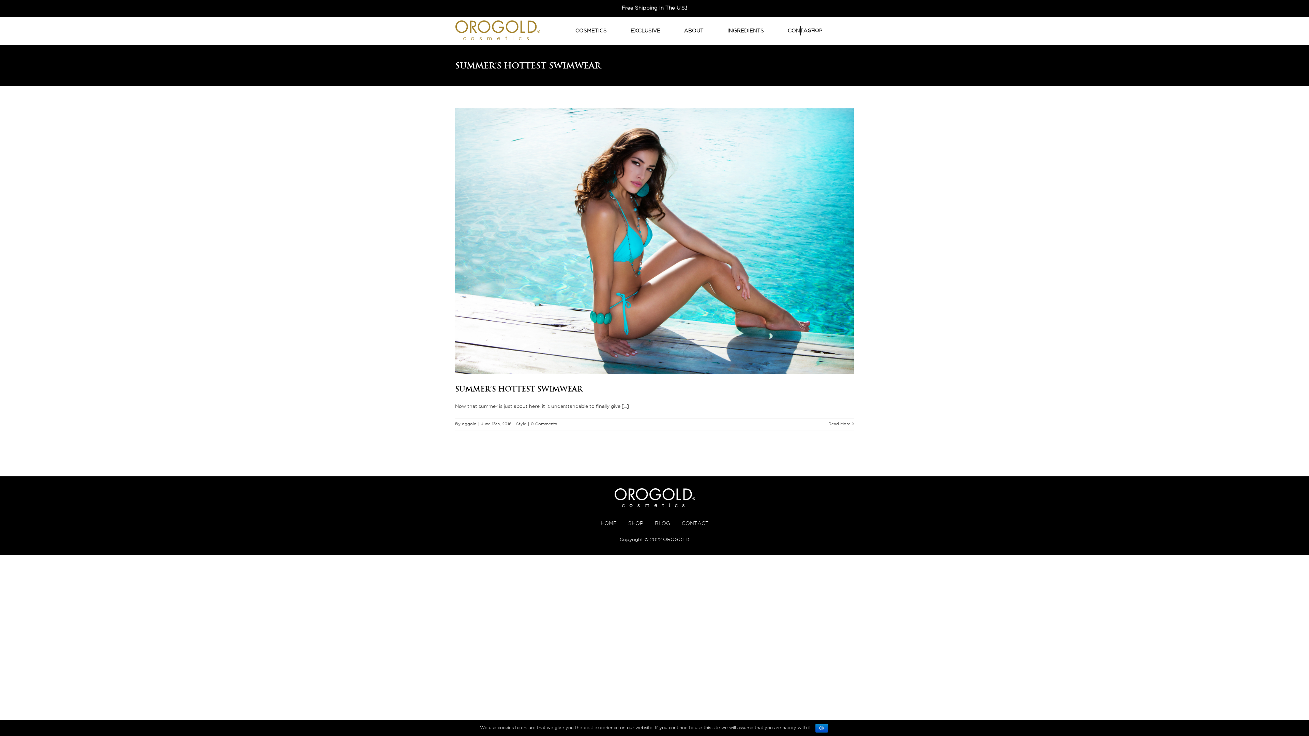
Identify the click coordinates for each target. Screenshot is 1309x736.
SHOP (635, 523)
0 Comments (544, 424)
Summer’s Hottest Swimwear (519, 389)
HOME (609, 523)
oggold (469, 424)
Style (521, 424)
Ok (821, 728)
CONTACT (695, 523)
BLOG (662, 523)
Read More (839, 424)
